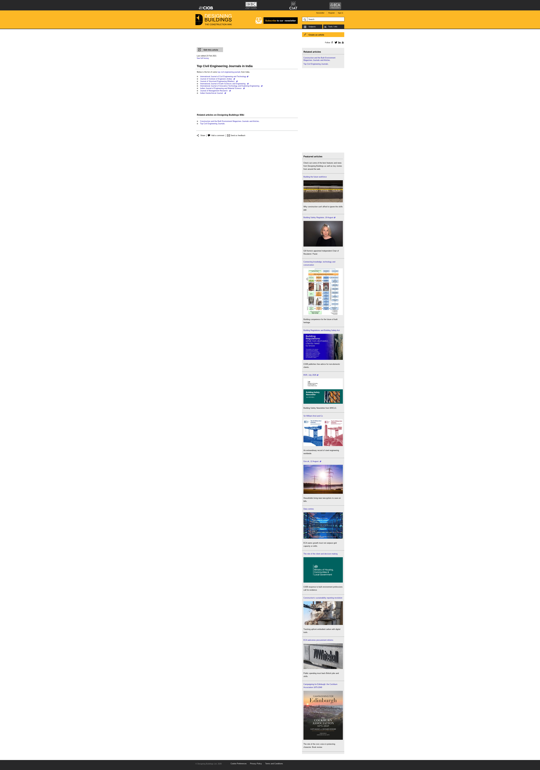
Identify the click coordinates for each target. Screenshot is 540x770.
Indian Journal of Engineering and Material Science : (221, 88)
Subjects (312, 27)
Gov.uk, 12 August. (311, 461)
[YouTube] (342, 42)
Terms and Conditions (274, 764)
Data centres (308, 509)
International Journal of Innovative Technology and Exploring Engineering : (230, 86)
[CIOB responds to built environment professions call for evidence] (323, 582)
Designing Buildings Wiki (230, 115)
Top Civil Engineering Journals (212, 124)
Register (331, 13)
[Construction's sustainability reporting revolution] (323, 624)
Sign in (340, 13)
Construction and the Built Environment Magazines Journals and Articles (229, 121)
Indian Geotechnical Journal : (212, 93)
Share (202, 135)
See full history (203, 58)
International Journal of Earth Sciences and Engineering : (223, 84)
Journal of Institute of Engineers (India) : (216, 79)
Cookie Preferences (239, 764)
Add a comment (217, 135)
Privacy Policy (256, 764)
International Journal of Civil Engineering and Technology (223, 76)
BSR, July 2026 (309, 375)
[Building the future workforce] (323, 202)
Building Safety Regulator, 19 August (318, 217)
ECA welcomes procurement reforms (318, 640)
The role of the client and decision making (320, 554)
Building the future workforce (315, 177)
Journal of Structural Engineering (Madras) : (218, 81)
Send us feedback (238, 135)
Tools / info (332, 27)
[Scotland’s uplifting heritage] (323, 445)
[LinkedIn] (339, 42)
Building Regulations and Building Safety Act (321, 330)
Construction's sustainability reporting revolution (322, 598)
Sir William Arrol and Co (313, 416)
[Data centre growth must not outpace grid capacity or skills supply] (323, 538)
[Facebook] (332, 42)
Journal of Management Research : (214, 91)
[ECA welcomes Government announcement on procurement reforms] (323, 668)
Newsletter (320, 13)
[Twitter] (335, 42)
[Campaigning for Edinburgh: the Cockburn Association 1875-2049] (323, 739)
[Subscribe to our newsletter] (277, 23)
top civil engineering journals (229, 72)
